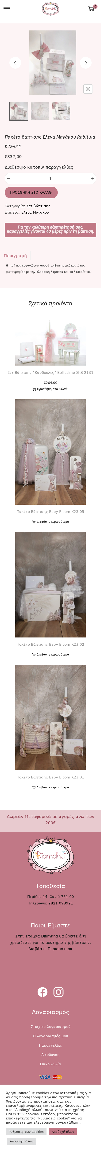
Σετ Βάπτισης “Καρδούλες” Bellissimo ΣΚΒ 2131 (50, 372)
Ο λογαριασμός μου (50, 1036)
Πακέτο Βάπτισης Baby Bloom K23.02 (50, 644)
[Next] (86, 63)
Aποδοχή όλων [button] (63, 1131)
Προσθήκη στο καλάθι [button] (52, 389)
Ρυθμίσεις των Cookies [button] (26, 1131)
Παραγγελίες (50, 1045)
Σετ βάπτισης (38, 206)
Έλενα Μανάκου (35, 212)
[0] (91, 8)
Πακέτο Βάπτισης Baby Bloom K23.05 (50, 512)
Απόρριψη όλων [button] (21, 1141)
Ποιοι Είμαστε (50, 925)
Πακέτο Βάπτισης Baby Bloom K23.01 (50, 777)
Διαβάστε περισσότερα (53, 521)
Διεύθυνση (50, 1055)
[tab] (50, 255)
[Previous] (15, 63)
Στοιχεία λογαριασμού (50, 1027)
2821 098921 (60, 903)
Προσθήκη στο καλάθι (31, 192)
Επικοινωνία (50, 1064)
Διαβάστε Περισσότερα (50, 949)
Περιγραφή (15, 255)
